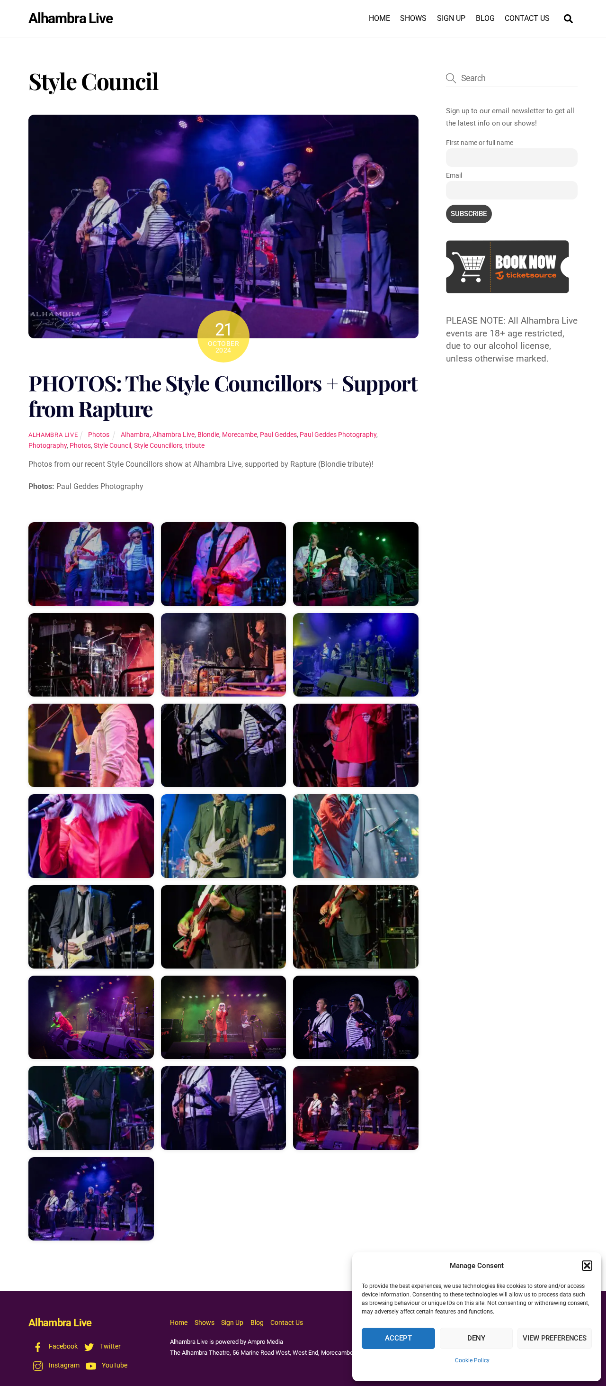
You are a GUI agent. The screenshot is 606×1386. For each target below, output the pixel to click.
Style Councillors (158, 446)
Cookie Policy (472, 1360)
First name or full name (479, 142)
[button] (587, 1265)
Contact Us (527, 18)
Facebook (62, 1346)
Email (454, 175)
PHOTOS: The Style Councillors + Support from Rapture (223, 395)
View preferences (555, 1338)
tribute (195, 446)
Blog (485, 18)
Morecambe (239, 435)
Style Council (112, 446)
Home (379, 18)
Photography (47, 446)
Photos (98, 435)
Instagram (63, 1365)
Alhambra (135, 435)
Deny (476, 1338)
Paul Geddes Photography (338, 435)
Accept (398, 1338)
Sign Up (451, 18)
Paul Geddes (278, 435)
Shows (413, 18)
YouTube (113, 1365)
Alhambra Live (53, 434)
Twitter (109, 1346)
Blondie (208, 435)
